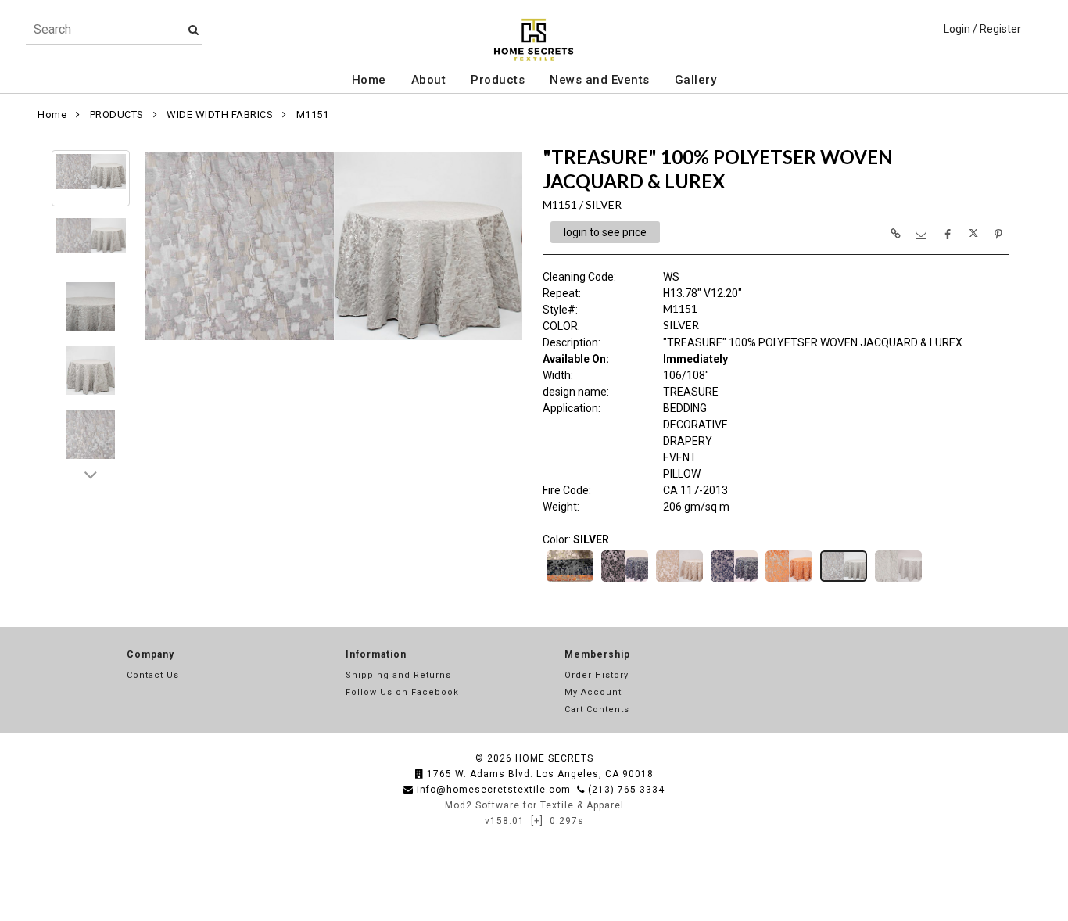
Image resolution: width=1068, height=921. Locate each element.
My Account (593, 692)
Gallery (696, 80)
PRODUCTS (117, 114)
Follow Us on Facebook (402, 692)
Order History (596, 675)
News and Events (600, 80)
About (428, 80)
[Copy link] (895, 234)
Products (498, 80)
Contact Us (153, 675)
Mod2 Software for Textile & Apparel (534, 805)
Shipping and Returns (398, 675)
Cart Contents (596, 709)
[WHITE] (898, 580)
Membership (597, 654)
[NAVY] (734, 580)
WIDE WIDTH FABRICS (220, 114)
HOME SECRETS (554, 758)
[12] (570, 580)
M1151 (312, 114)
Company (150, 654)
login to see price (605, 232)
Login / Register (982, 29)
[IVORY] (679, 580)
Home (369, 80)
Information (376, 654)
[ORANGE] (789, 580)
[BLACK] (624, 580)
